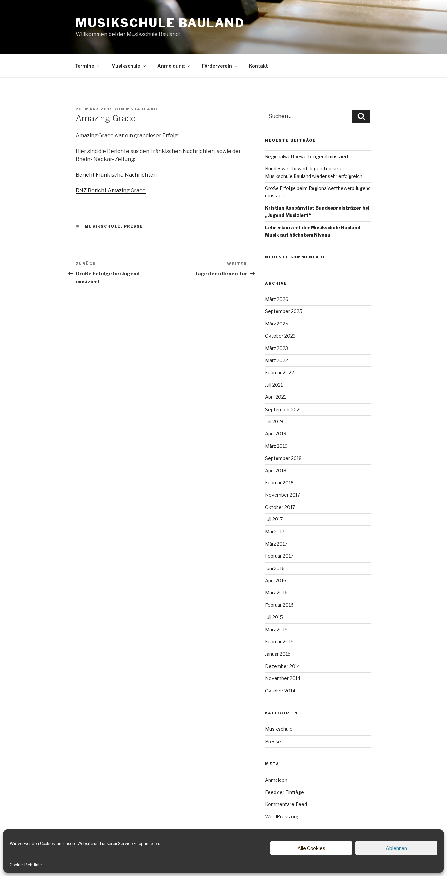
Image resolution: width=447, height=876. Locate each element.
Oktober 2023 (280, 336)
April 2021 (275, 397)
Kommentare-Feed (286, 804)
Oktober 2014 (280, 690)
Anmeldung (171, 66)
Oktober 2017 (280, 507)
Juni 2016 (275, 568)
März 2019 (276, 446)
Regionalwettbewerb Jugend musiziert (307, 156)
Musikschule (125, 66)
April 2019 (275, 433)
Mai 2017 (274, 531)
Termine (84, 66)
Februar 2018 (279, 482)
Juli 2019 (274, 421)
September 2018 (283, 458)
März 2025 (276, 323)
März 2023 (276, 348)
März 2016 (276, 592)
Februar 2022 (279, 372)
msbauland (142, 109)
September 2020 (284, 409)
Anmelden (276, 780)
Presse (134, 226)
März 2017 (276, 544)
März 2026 (276, 299)
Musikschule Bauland (160, 23)
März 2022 (276, 360)
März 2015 (276, 629)
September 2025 (283, 311)
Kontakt (258, 66)
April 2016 (275, 580)
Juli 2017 (274, 519)
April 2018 (275, 470)
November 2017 (282, 495)
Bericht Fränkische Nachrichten (116, 175)
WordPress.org (281, 816)
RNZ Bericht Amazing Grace (111, 190)
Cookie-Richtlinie (26, 864)
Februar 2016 (279, 605)
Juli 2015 (274, 617)
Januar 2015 (278, 654)
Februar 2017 (279, 556)
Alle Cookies (311, 848)
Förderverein (217, 66)
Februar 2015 (279, 641)
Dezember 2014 (282, 666)
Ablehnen (396, 848)
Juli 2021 (274, 385)
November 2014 (282, 678)
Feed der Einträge (284, 792)
